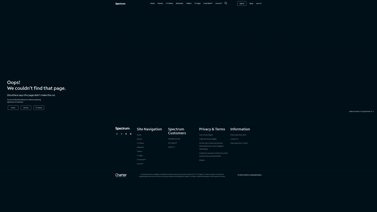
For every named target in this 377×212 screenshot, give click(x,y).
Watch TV (171, 147)
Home (152, 3)
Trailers (188, 3)
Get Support (172, 143)
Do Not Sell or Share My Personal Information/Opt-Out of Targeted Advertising (211, 146)
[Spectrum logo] (120, 4)
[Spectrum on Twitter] (126, 133)
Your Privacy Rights (206, 135)
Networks (179, 3)
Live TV (259, 3)
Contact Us (234, 139)
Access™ (218, 3)
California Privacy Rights (208, 139)
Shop (251, 3)
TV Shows (169, 3)
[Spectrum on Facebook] (121, 133)
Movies (160, 3)
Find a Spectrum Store (238, 135)
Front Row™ (208, 3)
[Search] (226, 4)
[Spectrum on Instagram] (116, 133)
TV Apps (197, 3)
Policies (202, 160)
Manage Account (174, 139)
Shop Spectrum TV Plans (239, 143)
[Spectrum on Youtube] (130, 133)
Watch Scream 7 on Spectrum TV (360, 111)
